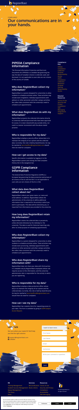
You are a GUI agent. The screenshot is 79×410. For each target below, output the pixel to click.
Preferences (44, 403)
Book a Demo (33, 388)
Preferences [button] (9, 406)
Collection (61, 71)
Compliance (61, 106)
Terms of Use (62, 100)
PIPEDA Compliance (61, 68)
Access (60, 76)
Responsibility (62, 74)
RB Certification (34, 385)
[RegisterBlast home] (18, 3)
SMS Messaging (61, 109)
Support (60, 113)
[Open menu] (68, 2)
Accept (70, 403)
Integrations (62, 112)
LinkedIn (12, 339)
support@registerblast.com (18, 337)
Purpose (60, 72)
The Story (11, 392)
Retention (61, 83)
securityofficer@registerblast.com (32, 145)
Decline (57, 403)
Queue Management (14, 390)
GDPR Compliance (61, 79)
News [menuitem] (9, 394)
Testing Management (15, 385)
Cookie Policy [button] (8, 404)
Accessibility (44, 392)
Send (45, 365)
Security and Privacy (62, 103)
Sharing (60, 87)
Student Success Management (18, 388)
